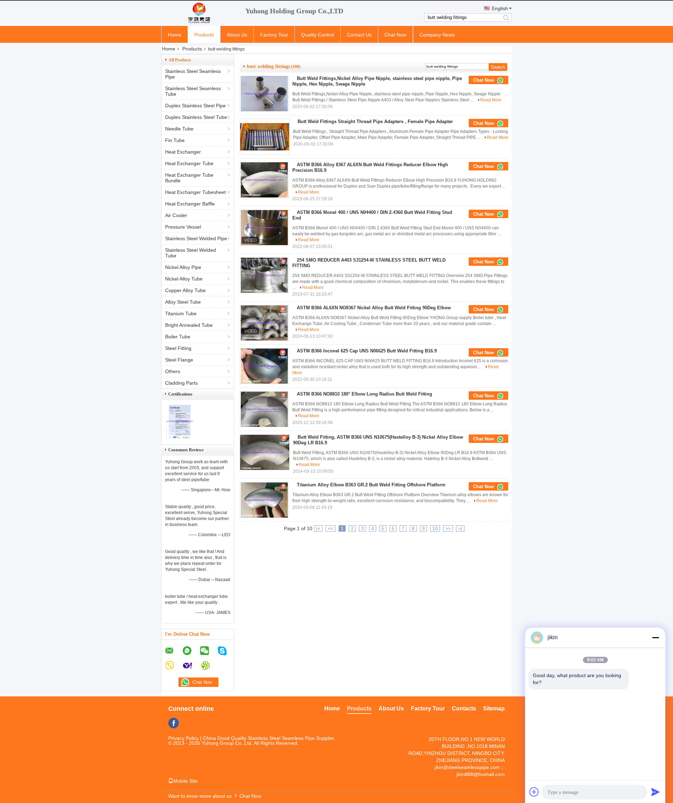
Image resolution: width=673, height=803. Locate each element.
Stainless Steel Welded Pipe (196, 238)
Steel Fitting (178, 348)
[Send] (655, 791)
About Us (237, 35)
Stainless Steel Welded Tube (190, 252)
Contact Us (359, 35)
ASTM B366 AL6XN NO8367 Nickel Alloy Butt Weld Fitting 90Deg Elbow (374, 307)
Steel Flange (179, 360)
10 (435, 528)
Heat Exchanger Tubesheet (195, 192)
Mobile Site (185, 781)
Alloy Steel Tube (183, 302)
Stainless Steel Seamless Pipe (193, 74)
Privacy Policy (183, 738)
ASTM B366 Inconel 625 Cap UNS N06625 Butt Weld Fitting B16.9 (367, 350)
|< (318, 528)
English (500, 8)
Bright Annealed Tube (189, 325)
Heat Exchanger (183, 152)
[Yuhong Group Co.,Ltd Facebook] (173, 723)
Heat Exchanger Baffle (190, 204)
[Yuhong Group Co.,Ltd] (199, 13)
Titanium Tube (181, 313)
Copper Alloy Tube (185, 290)
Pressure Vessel (183, 227)
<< (330, 528)
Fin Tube (175, 140)
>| (460, 528)
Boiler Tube (177, 336)
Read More (491, 99)
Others (172, 371)
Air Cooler (176, 215)
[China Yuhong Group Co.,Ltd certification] (180, 438)
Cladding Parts (181, 383)
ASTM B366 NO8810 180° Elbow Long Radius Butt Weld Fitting (364, 394)
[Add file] (534, 791)
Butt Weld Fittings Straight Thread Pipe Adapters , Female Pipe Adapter (375, 121)
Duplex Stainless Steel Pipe (195, 105)
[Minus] (655, 637)
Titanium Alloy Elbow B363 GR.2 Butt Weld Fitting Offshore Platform (371, 484)
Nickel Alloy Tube (184, 279)
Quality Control (317, 35)
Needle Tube (179, 128)
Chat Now (395, 35)
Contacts (464, 708)
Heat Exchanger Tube (189, 163)
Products (204, 35)
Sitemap (494, 708)
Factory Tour (274, 35)
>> (448, 528)
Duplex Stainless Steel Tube (196, 117)
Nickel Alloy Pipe (183, 267)
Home (174, 35)
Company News (437, 35)
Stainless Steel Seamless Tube (193, 91)
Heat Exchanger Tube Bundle (189, 177)
